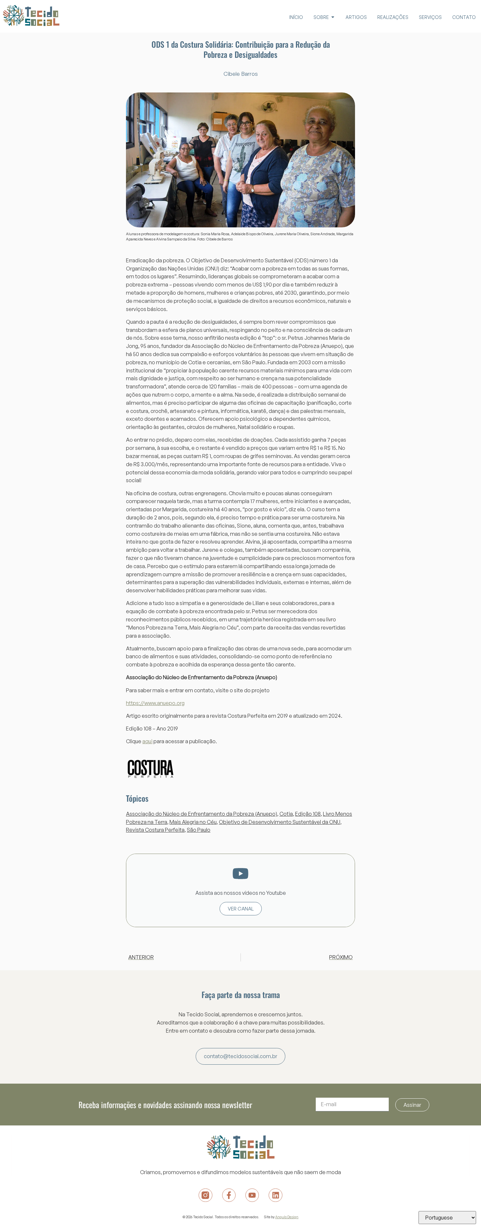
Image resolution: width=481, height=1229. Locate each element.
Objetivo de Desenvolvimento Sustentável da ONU (279, 822)
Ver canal (241, 909)
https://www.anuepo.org (155, 703)
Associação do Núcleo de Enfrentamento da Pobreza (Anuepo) (201, 814)
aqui (147, 741)
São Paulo (198, 830)
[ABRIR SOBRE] (332, 17)
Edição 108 (308, 814)
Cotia (286, 814)
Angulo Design (286, 1217)
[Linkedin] (275, 1195)
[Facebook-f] (229, 1195)
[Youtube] (252, 1195)
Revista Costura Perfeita (155, 830)
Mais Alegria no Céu (193, 822)
